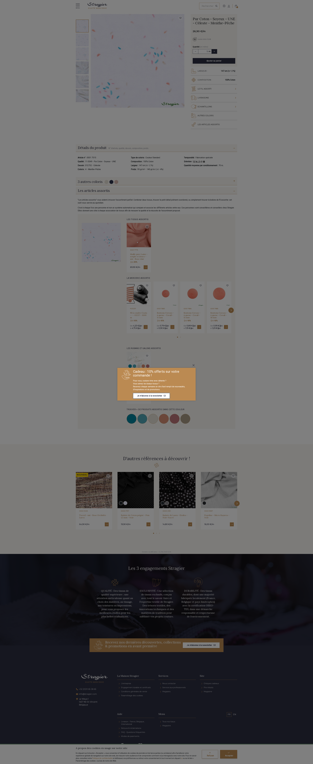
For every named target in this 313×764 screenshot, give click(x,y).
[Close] (193, 365)
